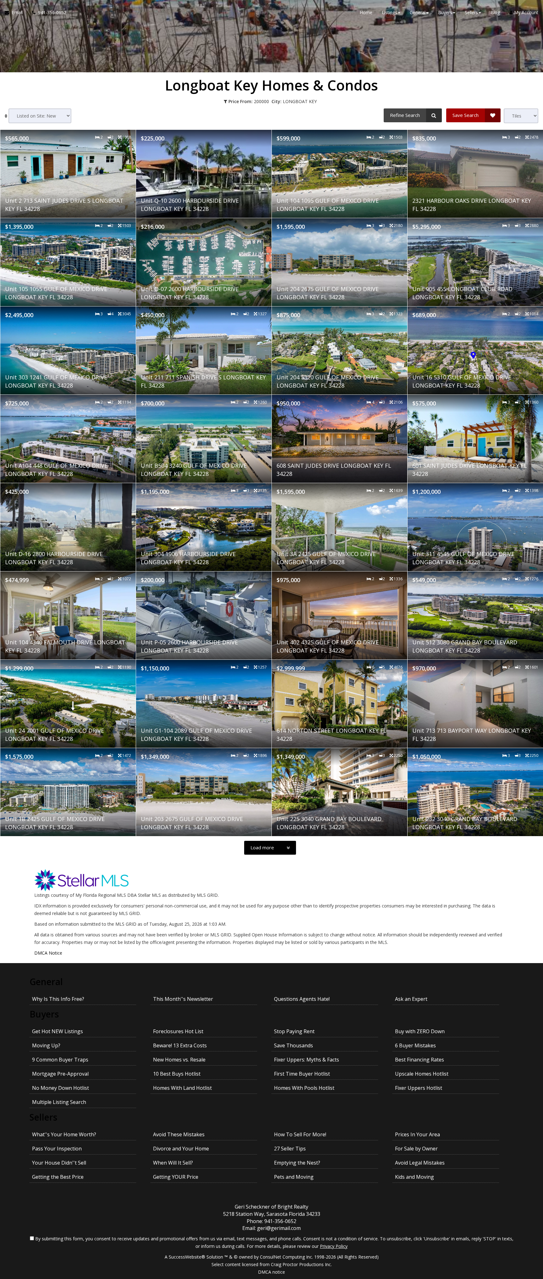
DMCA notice (271, 1272)
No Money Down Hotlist (60, 1087)
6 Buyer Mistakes (415, 1045)
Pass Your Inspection (57, 1148)
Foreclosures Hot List (178, 1031)
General (46, 982)
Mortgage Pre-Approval (60, 1073)
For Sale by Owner (416, 1148)
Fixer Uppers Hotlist (418, 1087)
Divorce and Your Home (181, 1148)
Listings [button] (389, 12)
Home (366, 12)
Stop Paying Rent (294, 1031)
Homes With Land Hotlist (182, 1087)
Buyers (44, 1014)
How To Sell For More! (300, 1134)
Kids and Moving (414, 1176)
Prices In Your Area (417, 1134)
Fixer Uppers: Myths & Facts (306, 1059)
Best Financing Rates (419, 1059)
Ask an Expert (411, 998)
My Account (525, 12)
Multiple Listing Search (59, 1102)
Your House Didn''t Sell (59, 1162)
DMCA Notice (48, 953)
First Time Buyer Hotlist (302, 1073)
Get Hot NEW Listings (57, 1031)
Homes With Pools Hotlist (304, 1087)
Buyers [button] (445, 12)
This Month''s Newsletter (183, 998)
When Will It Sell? (173, 1162)
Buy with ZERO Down (420, 1031)
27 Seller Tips (290, 1148)
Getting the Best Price (58, 1176)
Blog (495, 12)
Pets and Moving (294, 1176)
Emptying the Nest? (297, 1162)
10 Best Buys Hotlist (176, 1073)
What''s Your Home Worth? (64, 1134)
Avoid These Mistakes (179, 1134)
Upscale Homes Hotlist (421, 1073)
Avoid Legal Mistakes (420, 1162)
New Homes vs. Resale (179, 1059)
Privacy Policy (334, 1246)
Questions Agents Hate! (302, 998)
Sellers (43, 1117)
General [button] (417, 12)
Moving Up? (46, 1045)
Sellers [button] (471, 12)
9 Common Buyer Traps (60, 1059)
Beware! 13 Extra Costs (180, 1045)
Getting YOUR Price (175, 1176)
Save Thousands (293, 1045)
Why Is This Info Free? (58, 998)
